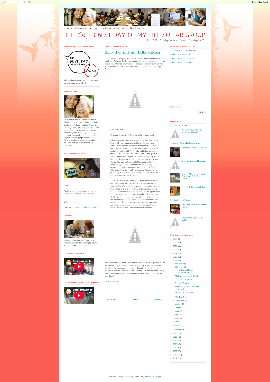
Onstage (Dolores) (182, 283)
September (180, 300)
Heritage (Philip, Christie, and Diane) (186, 143)
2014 (175, 340)
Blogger (158, 376)
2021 (175, 246)
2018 (175, 257)
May (177, 315)
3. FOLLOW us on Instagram (182, 58)
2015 (175, 337)
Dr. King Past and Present (180, 200)
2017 (175, 260)
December (179, 264)
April (177, 318)
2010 (175, 355)
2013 (175, 344)
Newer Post (111, 300)
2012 (175, 348)
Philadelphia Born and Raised (194, 148)
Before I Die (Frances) (184, 292)
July (177, 308)
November (179, 267)
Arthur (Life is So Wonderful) (193, 187)
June (177, 311)
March (178, 322)
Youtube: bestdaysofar (90, 207)
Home (135, 300)
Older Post (158, 300)
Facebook (68, 194)
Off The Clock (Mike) (183, 279)
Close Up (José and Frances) (193, 161)
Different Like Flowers (179, 125)
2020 (175, 250)
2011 (175, 351)
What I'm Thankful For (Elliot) (186, 276)
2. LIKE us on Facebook (180, 54)
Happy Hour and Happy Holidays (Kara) (184, 271)
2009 (175, 358)
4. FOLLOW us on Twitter (180, 62)
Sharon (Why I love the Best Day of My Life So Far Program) (193, 176)
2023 (175, 239)
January (178, 329)
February (179, 325)
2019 (175, 253)
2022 (175, 243)
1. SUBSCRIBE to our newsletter (183, 50)
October (178, 297)
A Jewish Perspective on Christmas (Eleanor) (192, 131)
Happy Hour (142, 66)
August (178, 304)
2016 (175, 333)
